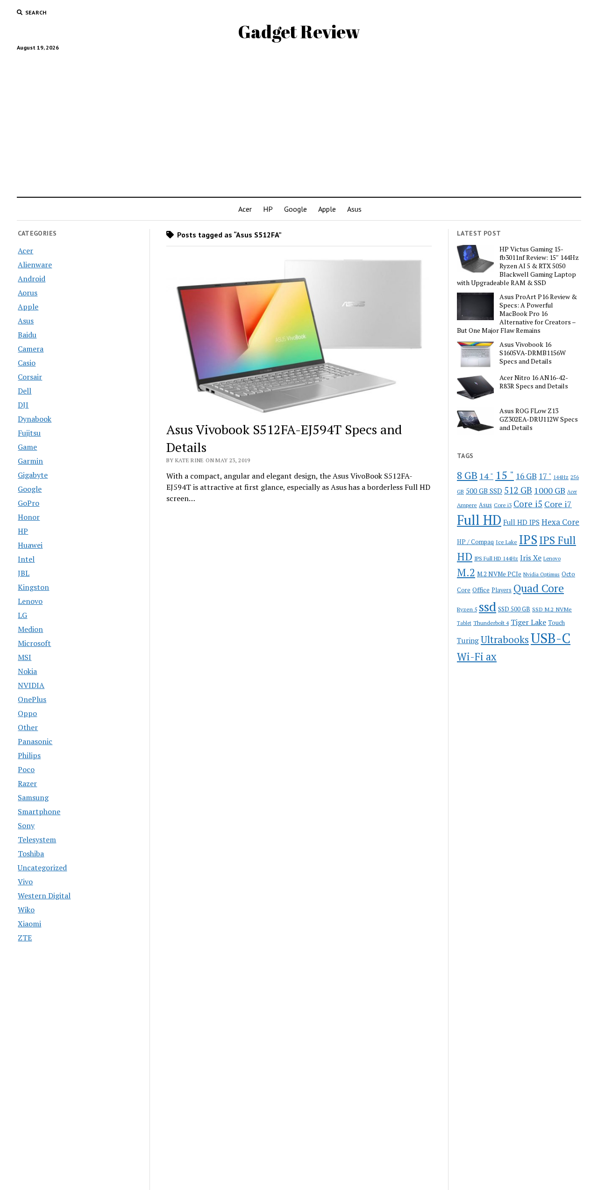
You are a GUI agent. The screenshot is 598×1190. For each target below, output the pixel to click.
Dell (24, 391)
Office (481, 589)
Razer (27, 783)
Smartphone (39, 811)
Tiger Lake (528, 622)
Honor (29, 517)
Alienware (35, 264)
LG (22, 615)
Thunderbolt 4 (491, 622)
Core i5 (527, 503)
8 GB (467, 475)
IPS (528, 539)
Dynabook (34, 419)
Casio (27, 363)
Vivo (25, 881)
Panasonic (35, 741)
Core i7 (558, 503)
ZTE (25, 937)
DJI (23, 405)
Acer (245, 209)
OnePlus (32, 699)
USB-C (550, 638)
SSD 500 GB (514, 609)
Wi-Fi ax (477, 656)
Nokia (27, 671)
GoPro (28, 503)
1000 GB (549, 490)
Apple (327, 209)
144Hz (561, 476)
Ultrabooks (505, 639)
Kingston (33, 587)
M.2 (466, 572)
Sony (26, 825)
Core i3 (503, 505)
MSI (24, 657)
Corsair (30, 377)
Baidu (27, 335)
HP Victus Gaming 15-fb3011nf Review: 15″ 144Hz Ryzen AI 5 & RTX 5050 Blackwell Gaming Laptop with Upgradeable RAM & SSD (518, 266)
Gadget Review (299, 31)
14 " (486, 475)
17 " (545, 476)
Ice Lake (506, 541)
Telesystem (37, 839)
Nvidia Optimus (541, 574)
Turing (468, 640)
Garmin (30, 461)
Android (31, 278)
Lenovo (30, 601)
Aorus (27, 292)
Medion (30, 629)
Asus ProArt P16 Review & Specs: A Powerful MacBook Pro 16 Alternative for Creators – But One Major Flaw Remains (517, 314)
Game (27, 447)
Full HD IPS (521, 522)
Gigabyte (33, 475)
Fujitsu (29, 433)
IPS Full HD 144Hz (496, 558)
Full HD (479, 520)
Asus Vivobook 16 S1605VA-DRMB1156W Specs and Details (532, 353)
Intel (26, 559)
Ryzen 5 (467, 609)
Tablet (464, 623)
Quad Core (538, 588)
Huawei (30, 545)
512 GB (518, 490)
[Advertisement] (299, 120)
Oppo (27, 713)
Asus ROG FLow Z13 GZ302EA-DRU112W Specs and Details (538, 419)
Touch (556, 622)
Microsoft (34, 643)
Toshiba (31, 853)
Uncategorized (42, 867)
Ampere (467, 505)
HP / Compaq (475, 542)
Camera (30, 349)
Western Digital (44, 895)
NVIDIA (31, 685)
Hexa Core (560, 521)
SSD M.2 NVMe (552, 609)
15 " (504, 474)
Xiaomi (29, 923)
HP (268, 209)
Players (501, 590)
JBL (23, 573)
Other (28, 727)
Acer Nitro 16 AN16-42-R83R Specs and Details (533, 381)
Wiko (26, 909)
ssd (487, 606)
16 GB (526, 476)
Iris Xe (530, 558)
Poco (26, 769)
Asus (354, 209)
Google (295, 209)
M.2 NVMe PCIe (499, 574)
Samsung (33, 797)
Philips (29, 755)
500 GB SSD (484, 490)
